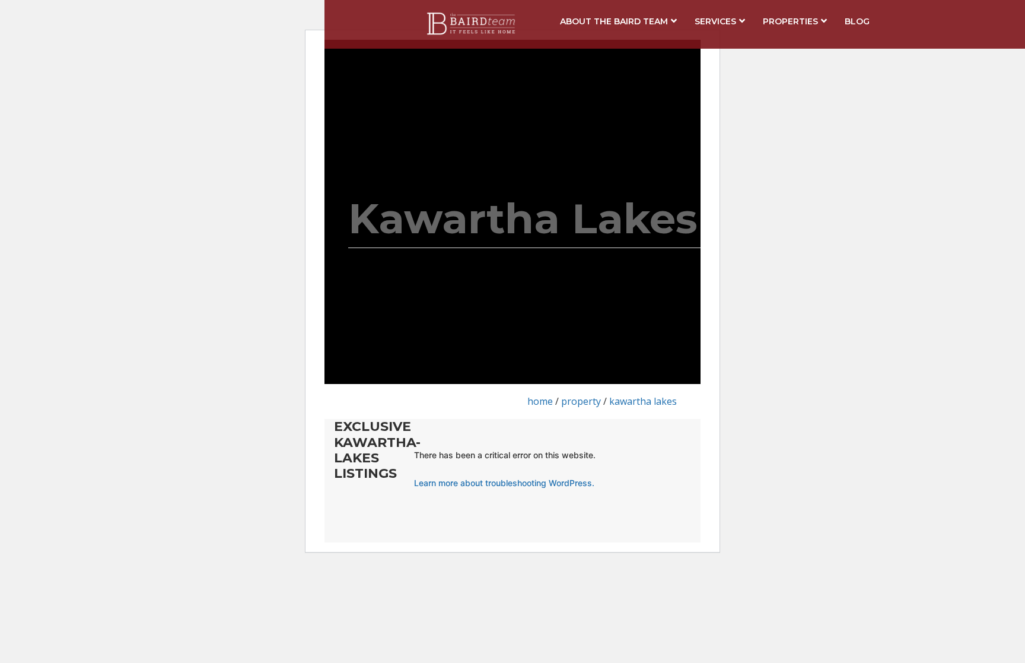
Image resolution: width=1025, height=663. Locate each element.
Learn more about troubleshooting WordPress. (504, 483)
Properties (790, 21)
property (581, 401)
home (540, 401)
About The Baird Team (614, 21)
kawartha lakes (643, 401)
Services (715, 21)
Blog (857, 21)
